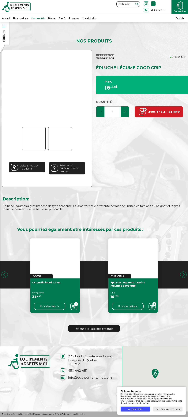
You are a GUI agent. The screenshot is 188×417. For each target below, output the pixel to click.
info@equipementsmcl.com (90, 377)
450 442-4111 (77, 370)
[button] (155, 374)
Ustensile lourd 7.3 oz (46, 282)
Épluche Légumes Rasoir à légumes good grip (128, 284)
